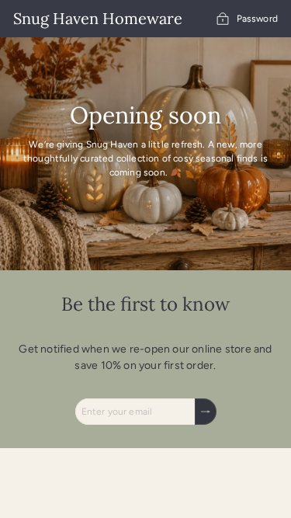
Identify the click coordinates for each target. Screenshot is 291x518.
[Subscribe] (206, 411)
